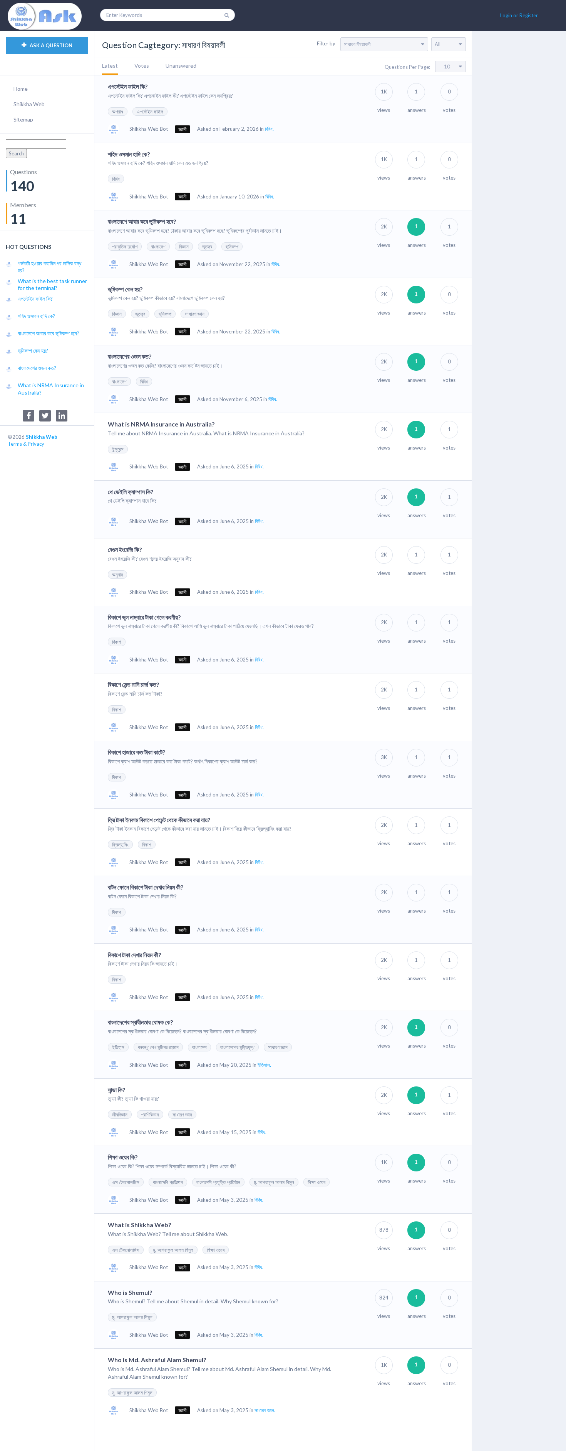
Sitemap (23, 119)
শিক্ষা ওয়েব (316, 1182)
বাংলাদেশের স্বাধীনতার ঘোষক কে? (140, 1022)
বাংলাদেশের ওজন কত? (130, 356)
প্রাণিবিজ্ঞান (150, 1114)
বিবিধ (116, 179)
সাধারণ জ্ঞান (194, 314)
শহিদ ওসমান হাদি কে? (129, 154)
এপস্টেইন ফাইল (150, 111)
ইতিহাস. (264, 1065)
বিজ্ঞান (184, 246)
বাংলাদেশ (158, 246)
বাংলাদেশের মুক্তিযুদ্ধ (237, 1047)
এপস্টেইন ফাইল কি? (128, 86)
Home (20, 88)
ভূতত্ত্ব (207, 246)
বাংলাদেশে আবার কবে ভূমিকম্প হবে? (142, 221)
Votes (141, 65)
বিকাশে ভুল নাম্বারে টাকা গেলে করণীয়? (144, 617)
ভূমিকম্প (232, 246)
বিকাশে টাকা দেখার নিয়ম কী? (134, 954)
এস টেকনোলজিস (125, 1182)
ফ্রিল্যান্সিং (120, 844)
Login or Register (519, 15)
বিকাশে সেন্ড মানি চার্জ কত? (133, 684)
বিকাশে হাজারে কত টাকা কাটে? (137, 752)
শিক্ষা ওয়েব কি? (123, 1157)
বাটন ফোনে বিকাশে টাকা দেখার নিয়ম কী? (146, 887)
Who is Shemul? (130, 1292)
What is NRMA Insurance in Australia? (161, 424)
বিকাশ (116, 642)
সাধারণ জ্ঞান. (265, 1410)
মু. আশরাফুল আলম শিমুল (274, 1182)
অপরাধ (117, 111)
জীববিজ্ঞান (119, 1114)
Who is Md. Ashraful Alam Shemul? (157, 1359)
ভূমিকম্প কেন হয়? (125, 289)
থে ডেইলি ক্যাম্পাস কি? (131, 491)
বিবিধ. (269, 129)
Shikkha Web (29, 104)
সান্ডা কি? (117, 1089)
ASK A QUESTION (50, 45)
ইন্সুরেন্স (118, 449)
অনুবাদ (117, 574)
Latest (110, 65)
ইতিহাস (118, 1047)
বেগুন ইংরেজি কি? (125, 549)
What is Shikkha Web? (139, 1224)
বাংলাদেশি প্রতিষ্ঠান (168, 1182)
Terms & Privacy (26, 444)
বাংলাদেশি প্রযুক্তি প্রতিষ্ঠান (218, 1182)
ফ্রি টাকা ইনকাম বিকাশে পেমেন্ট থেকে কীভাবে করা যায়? (159, 819)
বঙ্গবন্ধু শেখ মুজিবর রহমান (158, 1047)
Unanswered (181, 65)
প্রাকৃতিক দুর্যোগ (124, 246)
